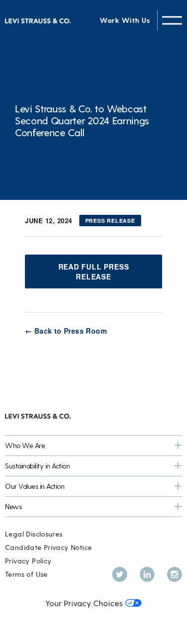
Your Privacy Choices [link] (84, 603)
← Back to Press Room (66, 331)
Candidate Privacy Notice (48, 547)
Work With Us (125, 20)
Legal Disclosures (34, 534)
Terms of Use (26, 574)
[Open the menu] (172, 20)
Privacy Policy (28, 560)
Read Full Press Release (93, 271)
